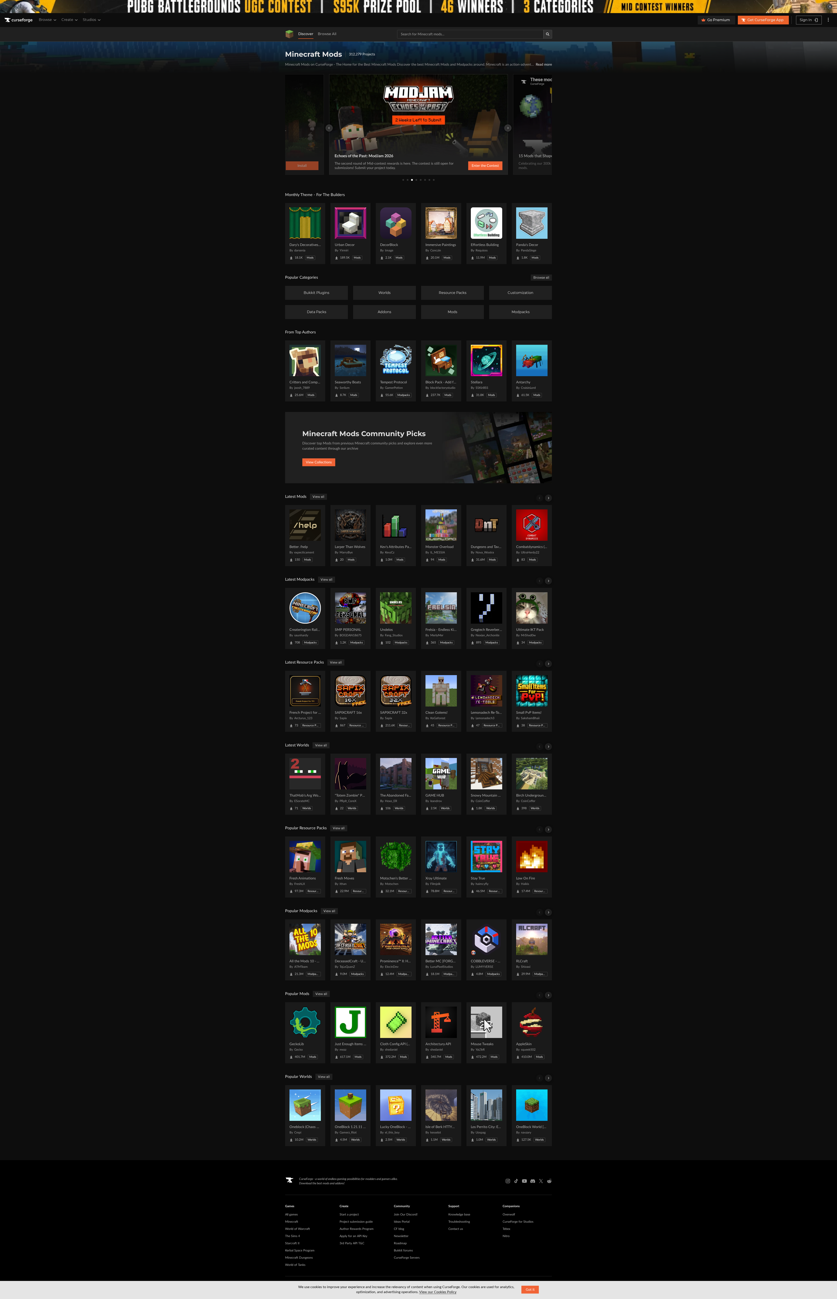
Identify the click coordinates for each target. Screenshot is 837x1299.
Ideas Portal (402, 1221)
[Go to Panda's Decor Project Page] (532, 233)
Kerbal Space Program (300, 1250)
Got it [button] (530, 1289)
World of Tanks (295, 1265)
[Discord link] (532, 1181)
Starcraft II (292, 1243)
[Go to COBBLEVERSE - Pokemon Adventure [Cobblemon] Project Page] (486, 949)
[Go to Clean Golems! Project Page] (441, 701)
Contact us (455, 1229)
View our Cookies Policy (437, 1292)
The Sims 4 (292, 1236)
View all (318, 497)
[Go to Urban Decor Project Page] (350, 233)
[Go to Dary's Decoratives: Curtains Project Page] (305, 233)
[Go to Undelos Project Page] (396, 618)
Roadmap (400, 1243)
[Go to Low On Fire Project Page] (532, 867)
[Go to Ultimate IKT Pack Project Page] (532, 618)
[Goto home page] (19, 20)
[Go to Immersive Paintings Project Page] (441, 233)
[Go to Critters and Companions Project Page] (305, 370)
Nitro (506, 1236)
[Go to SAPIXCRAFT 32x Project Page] (396, 701)
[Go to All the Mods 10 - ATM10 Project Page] (305, 949)
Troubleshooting (459, 1221)
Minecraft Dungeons (299, 1257)
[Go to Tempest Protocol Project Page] (396, 370)
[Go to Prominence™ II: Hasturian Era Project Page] (396, 949)
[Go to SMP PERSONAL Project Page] (350, 618)
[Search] (547, 34)
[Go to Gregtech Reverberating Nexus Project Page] (486, 618)
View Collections (319, 462)
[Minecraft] (289, 34)
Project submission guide (356, 1221)
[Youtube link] (524, 1181)
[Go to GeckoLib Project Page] (305, 1032)
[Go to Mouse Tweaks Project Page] (486, 1032)
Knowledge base (459, 1214)
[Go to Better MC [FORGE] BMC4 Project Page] (441, 949)
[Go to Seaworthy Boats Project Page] (350, 370)
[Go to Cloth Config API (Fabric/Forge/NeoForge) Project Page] (396, 1032)
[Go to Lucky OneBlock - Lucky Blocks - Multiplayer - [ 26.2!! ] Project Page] (396, 1115)
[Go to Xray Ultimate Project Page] (441, 867)
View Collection (474, 165)
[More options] (828, 20)
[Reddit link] (549, 1181)
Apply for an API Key (353, 1236)
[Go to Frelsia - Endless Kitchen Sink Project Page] (441, 618)
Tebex (506, 1229)
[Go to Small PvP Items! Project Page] (532, 701)
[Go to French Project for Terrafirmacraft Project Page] (305, 701)
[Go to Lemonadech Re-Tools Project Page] (486, 701)
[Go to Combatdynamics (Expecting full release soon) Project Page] (532, 535)
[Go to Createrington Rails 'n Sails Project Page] (305, 618)
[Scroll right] (548, 498)
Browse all (541, 278)
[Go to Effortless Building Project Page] (486, 233)
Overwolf (509, 1214)
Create (67, 20)
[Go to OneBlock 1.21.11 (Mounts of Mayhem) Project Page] (350, 1115)
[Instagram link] (507, 1181)
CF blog (399, 1229)
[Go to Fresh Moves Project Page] (350, 867)
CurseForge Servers (407, 1257)
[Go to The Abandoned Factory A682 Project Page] (396, 784)
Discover (305, 34)
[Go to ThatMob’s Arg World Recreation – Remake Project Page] (305, 784)
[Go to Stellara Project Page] (486, 370)
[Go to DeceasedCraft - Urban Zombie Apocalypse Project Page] (350, 949)
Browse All (327, 34)
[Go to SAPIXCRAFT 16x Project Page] (350, 701)
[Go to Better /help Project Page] (305, 535)
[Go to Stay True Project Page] (486, 867)
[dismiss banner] (830, 6)
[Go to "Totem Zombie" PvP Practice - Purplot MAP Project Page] (350, 784)
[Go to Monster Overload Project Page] (441, 535)
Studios (89, 20)
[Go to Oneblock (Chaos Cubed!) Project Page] (305, 1115)
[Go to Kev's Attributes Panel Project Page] (396, 535)
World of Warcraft (297, 1229)
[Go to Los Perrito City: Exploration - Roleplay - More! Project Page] (486, 1115)
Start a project (349, 1214)
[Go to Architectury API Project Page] (441, 1032)
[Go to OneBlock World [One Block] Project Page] (532, 1115)
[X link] (541, 1181)
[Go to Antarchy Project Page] (532, 370)
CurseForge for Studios (518, 1221)
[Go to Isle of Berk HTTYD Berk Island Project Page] (441, 1115)
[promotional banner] (418, 6)
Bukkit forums (403, 1250)
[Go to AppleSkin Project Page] (532, 1032)
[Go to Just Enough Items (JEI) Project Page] (350, 1032)
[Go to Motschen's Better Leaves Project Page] (396, 867)
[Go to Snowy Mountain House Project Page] (486, 784)
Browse (45, 20)
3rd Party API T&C (352, 1243)
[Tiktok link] (516, 1181)
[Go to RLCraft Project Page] (532, 949)
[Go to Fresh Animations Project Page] (305, 867)
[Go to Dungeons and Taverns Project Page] (486, 535)
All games (291, 1214)
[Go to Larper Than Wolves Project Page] (350, 535)
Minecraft (291, 1221)
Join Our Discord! (406, 1214)
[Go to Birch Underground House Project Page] (532, 784)
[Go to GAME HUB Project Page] (441, 784)
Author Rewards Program (357, 1229)
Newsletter (401, 1236)
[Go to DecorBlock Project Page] (396, 233)
